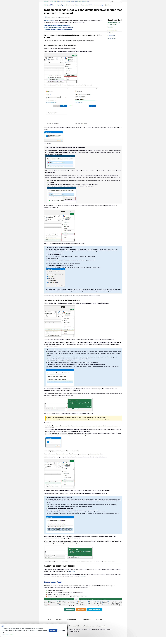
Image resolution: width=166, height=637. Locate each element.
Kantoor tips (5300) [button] (86, 5)
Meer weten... (71, 571)
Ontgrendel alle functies (94, 609)
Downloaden (69, 5)
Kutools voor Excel (53, 582)
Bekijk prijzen (80, 609)
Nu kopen (110, 32)
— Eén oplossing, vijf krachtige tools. (66, 1)
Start (49, 619)
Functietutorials (111, 35)
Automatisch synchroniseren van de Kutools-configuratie (58, 27)
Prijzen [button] (77, 5)
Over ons (99, 619)
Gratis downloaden (112, 30)
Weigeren (62, 630)
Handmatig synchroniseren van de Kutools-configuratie (58, 29)
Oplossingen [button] (60, 5)
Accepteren (53, 630)
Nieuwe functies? (112, 38)
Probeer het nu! (70, 609)
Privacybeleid (86, 619)
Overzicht (110, 27)
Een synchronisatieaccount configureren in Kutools (57, 25)
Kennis (59, 619)
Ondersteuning (98, 5)
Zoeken (108, 5)
